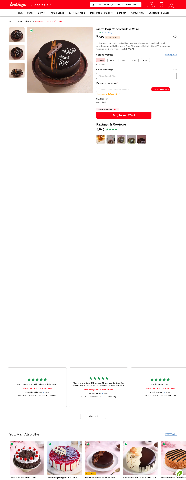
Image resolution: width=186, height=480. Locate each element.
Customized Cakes (159, 13)
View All (93, 416)
